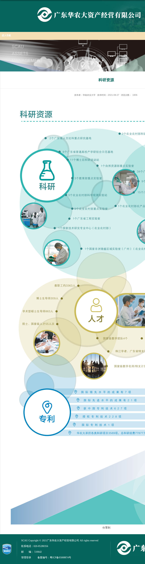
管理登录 (26, 557)
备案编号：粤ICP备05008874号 (54, 557)
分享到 (106, 527)
